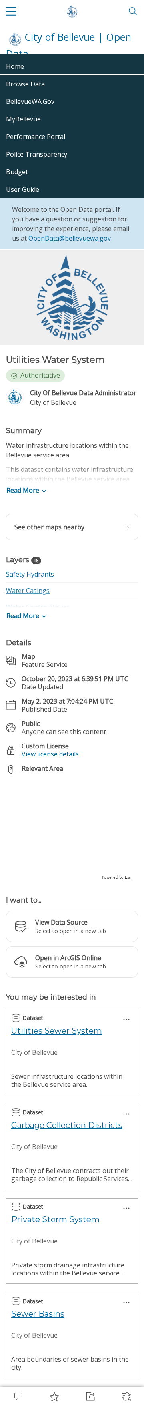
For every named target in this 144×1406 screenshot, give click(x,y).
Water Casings (28, 590)
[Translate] (126, 1396)
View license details (50, 754)
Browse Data (25, 84)
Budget (17, 171)
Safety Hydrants (30, 574)
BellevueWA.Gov (30, 101)
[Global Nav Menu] (11, 11)
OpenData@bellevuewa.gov (69, 238)
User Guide (22, 189)
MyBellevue (23, 119)
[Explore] (72, 831)
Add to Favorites (54, 1396)
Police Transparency (36, 154)
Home (15, 66)
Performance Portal (35, 136)
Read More (22, 490)
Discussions (18, 1396)
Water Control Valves (38, 607)
